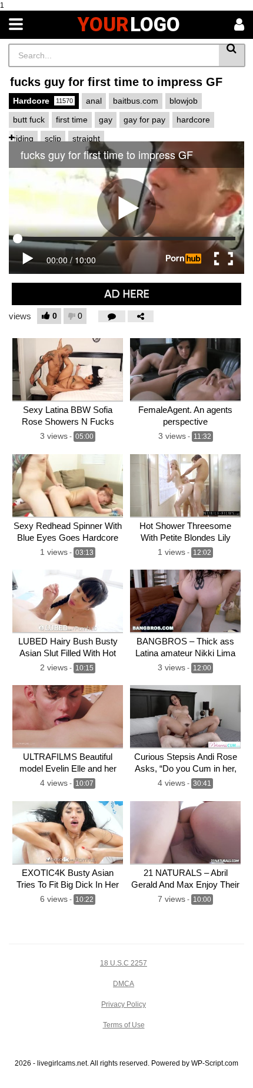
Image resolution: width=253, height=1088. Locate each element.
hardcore (193, 119)
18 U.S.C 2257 (123, 963)
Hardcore (43, 100)
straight (86, 138)
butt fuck (29, 119)
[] (232, 55)
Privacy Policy (123, 1004)
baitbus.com (135, 100)
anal (94, 100)
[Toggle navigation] (16, 24)
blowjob (183, 100)
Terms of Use (124, 1025)
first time (72, 119)
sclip (53, 138)
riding (23, 138)
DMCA (123, 984)
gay (105, 119)
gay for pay (144, 119)
